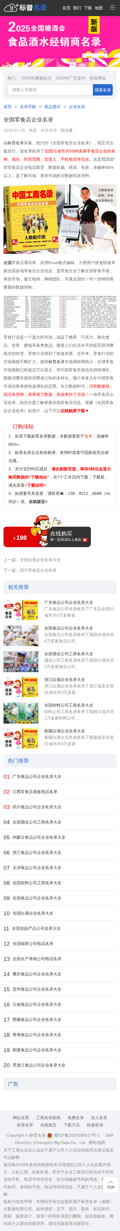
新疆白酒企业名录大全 (64, 731)
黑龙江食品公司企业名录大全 (34, 1065)
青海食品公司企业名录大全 (32, 1035)
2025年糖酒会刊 (36, 78)
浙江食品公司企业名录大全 (32, 852)
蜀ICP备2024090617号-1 (76, 1135)
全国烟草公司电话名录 (28, 944)
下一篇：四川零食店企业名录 (30, 570)
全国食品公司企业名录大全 (68, 628)
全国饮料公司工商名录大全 (68, 705)
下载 (88, 8)
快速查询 (95, 1125)
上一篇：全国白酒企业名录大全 (32, 559)
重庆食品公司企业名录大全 (32, 974)
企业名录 (77, 106)
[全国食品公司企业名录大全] (20, 635)
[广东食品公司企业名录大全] (20, 610)
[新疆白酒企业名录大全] (20, 738)
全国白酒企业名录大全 (28, 913)
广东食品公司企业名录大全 (68, 602)
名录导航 (28, 106)
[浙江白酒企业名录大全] (20, 687)
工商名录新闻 (48, 1117)
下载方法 (71, 1125)
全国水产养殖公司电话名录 (32, 959)
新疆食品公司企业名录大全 (32, 1050)
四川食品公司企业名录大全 (32, 807)
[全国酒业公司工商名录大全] (20, 661)
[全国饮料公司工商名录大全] (20, 713)
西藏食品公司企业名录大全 (32, 1020)
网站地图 (97, 1142)
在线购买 (66, 536)
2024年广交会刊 (70, 78)
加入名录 (99, 1117)
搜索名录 (103, 90)
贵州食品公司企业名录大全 (32, 989)
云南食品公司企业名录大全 (32, 1004)
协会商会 (98, 78)
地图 (99, 8)
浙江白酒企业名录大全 (64, 679)
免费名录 (76, 1117)
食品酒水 (52, 106)
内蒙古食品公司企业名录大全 (34, 837)
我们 (77, 8)
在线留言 (48, 1125)
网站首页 (21, 1117)
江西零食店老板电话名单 (30, 792)
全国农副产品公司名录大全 (32, 928)
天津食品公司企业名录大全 (32, 868)
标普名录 (49, 130)
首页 (66, 8)
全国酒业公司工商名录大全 (68, 653)
